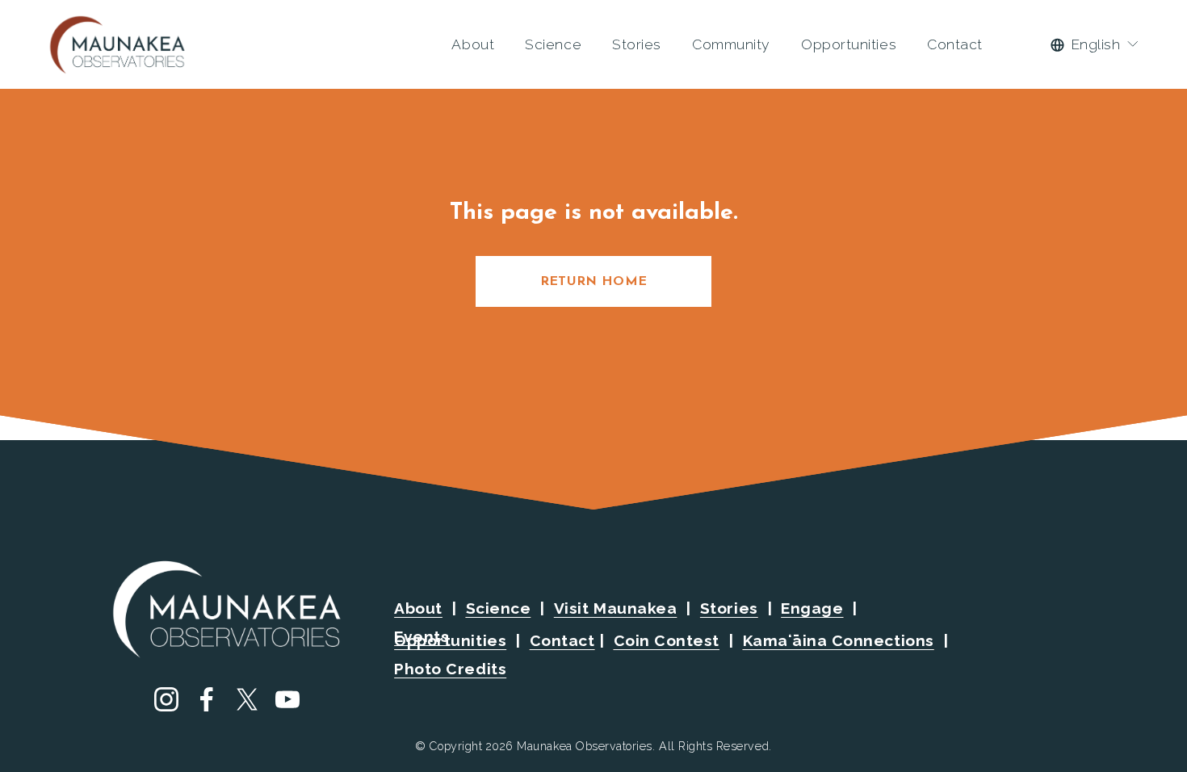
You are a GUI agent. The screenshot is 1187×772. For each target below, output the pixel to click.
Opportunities (848, 44)
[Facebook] (207, 699)
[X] (247, 699)
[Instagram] (166, 699)
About (472, 44)
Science (553, 44)
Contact (955, 44)
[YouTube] (287, 699)
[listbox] (1095, 45)
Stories (636, 44)
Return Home (594, 281)
